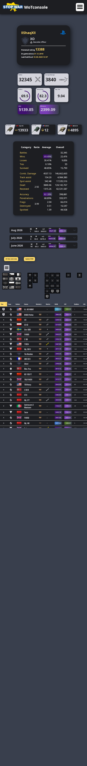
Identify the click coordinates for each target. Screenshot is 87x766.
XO (32, 39)
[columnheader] (3, 304)
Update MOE (29, 259)
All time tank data (11, 259)
